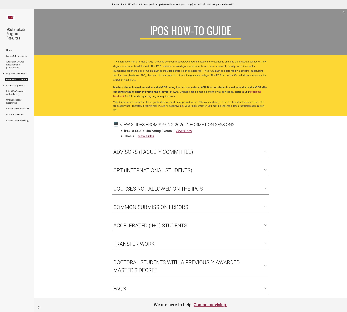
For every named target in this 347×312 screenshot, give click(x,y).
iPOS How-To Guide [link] (16, 79)
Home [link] (9, 50)
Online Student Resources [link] (13, 101)
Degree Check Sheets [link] (17, 73)
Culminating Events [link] (16, 85)
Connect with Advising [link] (17, 120)
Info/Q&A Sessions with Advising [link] (15, 93)
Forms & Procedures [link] (16, 56)
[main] (190, 32)
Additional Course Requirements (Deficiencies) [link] (15, 64)
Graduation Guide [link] (15, 114)
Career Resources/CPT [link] (17, 108)
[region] (173, 4)
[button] (343, 12)
